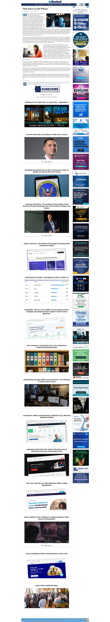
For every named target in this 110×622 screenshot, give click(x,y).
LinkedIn (33, 84)
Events (55, 4)
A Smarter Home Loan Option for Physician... (80, 10)
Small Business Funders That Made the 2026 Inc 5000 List (46, 277)
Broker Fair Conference (62, 82)
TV (45, 4)
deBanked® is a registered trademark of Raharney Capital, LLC (36, 619)
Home (36, 4)
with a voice (61, 54)
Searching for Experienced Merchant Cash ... (80, 13)
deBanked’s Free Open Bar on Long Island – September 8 (46, 102)
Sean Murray (35, 11)
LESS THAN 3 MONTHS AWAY (46, 585)
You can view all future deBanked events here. (52, 84)
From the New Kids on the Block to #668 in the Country (46, 134)
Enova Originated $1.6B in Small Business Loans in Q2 (46, 553)
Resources (41, 4)
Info (65, 4)
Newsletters (50, 4)
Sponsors (61, 4)
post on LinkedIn (65, 44)
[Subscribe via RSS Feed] (88, 620)
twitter (42, 84)
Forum (68, 4)
